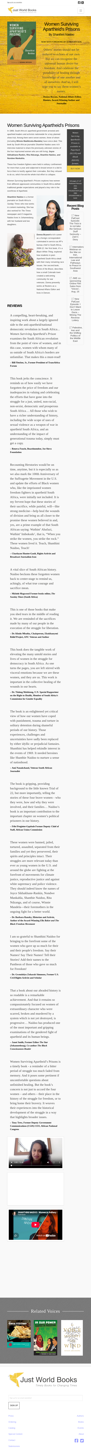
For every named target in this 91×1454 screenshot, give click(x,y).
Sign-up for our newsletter (14, 2)
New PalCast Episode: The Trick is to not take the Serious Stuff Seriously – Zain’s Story (75, 227)
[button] (81, 10)
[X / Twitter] (82, 2)
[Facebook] (79, 2)
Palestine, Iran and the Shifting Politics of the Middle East (75, 334)
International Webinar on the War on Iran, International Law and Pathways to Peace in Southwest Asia (75, 259)
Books (81, 1422)
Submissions (14, 1446)
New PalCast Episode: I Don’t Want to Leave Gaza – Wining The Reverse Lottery (75, 309)
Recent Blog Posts (75, 207)
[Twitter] (82, 1441)
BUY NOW (75, 169)
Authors (80, 1416)
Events (81, 1428)
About (81, 1434)
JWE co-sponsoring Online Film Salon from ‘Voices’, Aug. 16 (75, 285)
